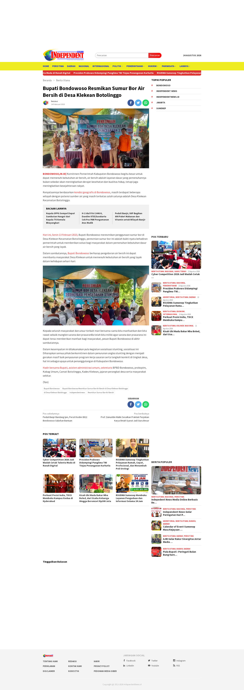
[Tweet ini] (138, 102)
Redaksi (72, 661)
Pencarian (155, 55)
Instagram (181, 660)
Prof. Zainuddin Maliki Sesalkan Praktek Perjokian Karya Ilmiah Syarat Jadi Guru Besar (125, 417)
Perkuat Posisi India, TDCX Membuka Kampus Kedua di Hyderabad (58, 498)
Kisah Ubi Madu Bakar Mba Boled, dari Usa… (181, 333)
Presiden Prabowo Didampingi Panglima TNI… (180, 290)
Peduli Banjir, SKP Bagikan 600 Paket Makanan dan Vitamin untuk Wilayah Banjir (130, 216)
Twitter (154, 660)
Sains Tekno (180, 271)
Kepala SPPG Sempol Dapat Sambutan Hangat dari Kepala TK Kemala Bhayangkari (60, 218)
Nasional (169, 271)
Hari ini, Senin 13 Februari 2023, (60, 234)
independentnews (77, 392)
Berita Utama (157, 271)
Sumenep (161, 108)
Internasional (170, 314)
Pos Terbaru (159, 236)
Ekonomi (180, 311)
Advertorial (169, 297)
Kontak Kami (75, 666)
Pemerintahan (170, 286)
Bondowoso (163, 85)
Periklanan (49, 666)
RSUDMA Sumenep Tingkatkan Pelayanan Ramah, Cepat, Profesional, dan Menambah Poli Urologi (132, 464)
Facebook (130, 660)
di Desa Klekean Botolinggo (55, 392)
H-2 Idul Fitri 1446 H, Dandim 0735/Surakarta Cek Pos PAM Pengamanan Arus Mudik (95, 218)
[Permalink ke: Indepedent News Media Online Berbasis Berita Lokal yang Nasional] (176, 480)
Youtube (155, 665)
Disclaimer (49, 671)
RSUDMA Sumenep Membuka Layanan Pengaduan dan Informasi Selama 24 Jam (131, 498)
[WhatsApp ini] (145, 102)
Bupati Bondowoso (78, 253)
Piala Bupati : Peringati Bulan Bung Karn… (179, 553)
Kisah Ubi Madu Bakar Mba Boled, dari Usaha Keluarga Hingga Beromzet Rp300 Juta (95, 498)
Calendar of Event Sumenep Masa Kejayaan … (179, 528)
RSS (178, 665)
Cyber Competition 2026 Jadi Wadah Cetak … (175, 276)
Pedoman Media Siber (105, 671)
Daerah (192, 297)
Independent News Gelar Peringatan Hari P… (177, 513)
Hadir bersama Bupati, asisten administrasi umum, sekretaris (77, 367)
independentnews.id (167, 97)
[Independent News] (63, 55)
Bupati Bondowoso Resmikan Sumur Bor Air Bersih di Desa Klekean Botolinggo (95, 388)
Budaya (192, 521)
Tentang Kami (50, 661)
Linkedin (130, 665)
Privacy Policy (101, 666)
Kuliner (180, 326)
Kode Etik (73, 671)
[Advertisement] (122, 23)
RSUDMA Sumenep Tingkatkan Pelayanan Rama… (180, 304)
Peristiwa (179, 497)
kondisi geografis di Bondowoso (92, 192)
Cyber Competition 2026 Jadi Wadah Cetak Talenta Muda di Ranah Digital (59, 462)
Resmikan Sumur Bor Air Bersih (101, 392)
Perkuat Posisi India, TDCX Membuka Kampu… (178, 319)
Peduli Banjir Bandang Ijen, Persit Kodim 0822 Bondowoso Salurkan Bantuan (65, 417)
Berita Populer (161, 462)
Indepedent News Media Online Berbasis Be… (174, 501)
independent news (166, 91)
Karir (97, 661)
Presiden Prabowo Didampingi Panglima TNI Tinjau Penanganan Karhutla (97, 72)
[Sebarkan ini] (130, 102)
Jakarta (160, 102)
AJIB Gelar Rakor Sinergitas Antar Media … (182, 540)
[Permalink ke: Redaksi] (46, 102)
